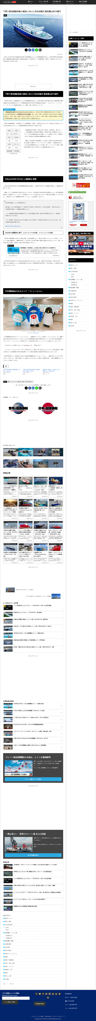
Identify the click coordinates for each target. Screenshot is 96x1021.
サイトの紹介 (40, 1016)
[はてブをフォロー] (46, 993)
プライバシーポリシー (58, 1016)
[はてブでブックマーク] (33, 49)
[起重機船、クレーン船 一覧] (18, 408)
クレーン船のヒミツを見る (33, 779)
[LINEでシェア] (36, 49)
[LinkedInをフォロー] (56, 993)
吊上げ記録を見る (33, 855)
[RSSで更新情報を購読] (48, 997)
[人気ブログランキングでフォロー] (77, 191)
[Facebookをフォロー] (43, 993)
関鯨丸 (31, 381)
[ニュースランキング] (75, 197)
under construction (13, 381)
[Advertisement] (33, 74)
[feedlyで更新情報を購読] (59, 993)
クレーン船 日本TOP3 (71, 1008)
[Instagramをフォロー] (49, 993)
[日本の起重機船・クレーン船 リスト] (48, 408)
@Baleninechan (36, 332)
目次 (31, 86)
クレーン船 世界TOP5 (71, 1004)
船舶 (6, 381)
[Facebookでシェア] (29, 49)
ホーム (34, 1016)
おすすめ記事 (70, 1001)
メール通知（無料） (10, 1002)
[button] (40, 49)
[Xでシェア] (26, 49)
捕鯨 (20, 381)
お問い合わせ (48, 1016)
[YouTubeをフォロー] (52, 993)
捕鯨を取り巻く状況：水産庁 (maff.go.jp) (12, 226)
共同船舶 (26, 381)
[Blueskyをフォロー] (39, 993)
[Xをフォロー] (36, 993)
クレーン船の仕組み (71, 997)
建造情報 (68, 993)
